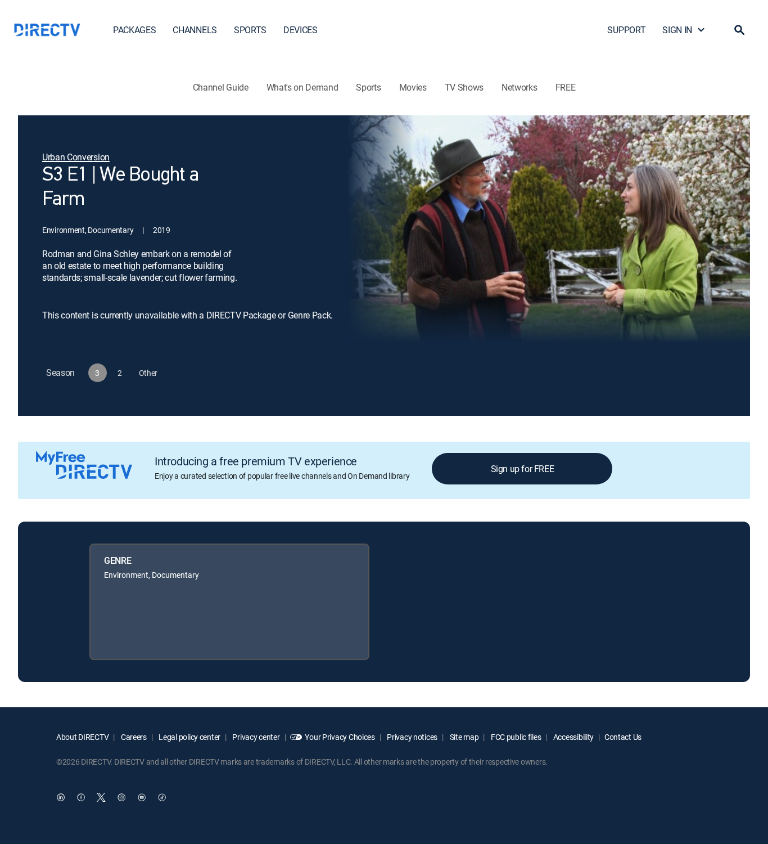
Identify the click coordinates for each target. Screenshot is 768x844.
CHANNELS (194, 30)
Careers (133, 736)
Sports (368, 87)
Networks (519, 87)
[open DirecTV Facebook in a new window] (80, 797)
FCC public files (515, 736)
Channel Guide (221, 87)
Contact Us (622, 736)
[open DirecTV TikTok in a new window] (161, 797)
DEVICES (300, 30)
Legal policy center (188, 736)
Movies (413, 87)
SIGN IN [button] (677, 30)
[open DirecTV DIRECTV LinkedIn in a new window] (60, 797)
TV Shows (464, 87)
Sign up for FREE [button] (522, 469)
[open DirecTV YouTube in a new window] (141, 797)
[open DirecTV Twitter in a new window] (101, 797)
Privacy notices (412, 736)
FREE (565, 87)
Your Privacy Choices (339, 736)
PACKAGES (134, 30)
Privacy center (255, 736)
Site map (463, 736)
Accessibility (573, 736)
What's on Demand (302, 87)
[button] (739, 30)
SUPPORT (626, 30)
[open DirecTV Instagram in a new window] (121, 797)
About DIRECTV (82, 736)
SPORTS (250, 30)
